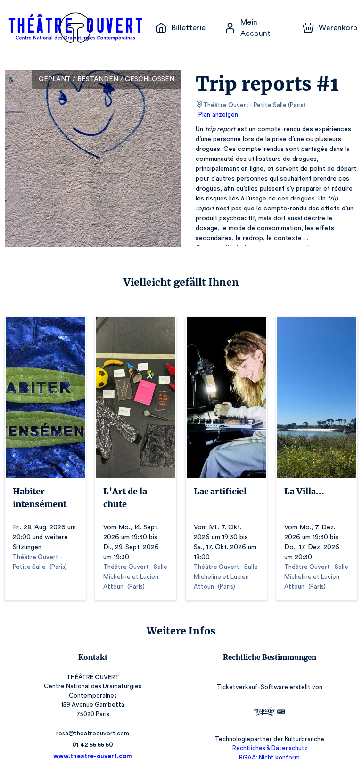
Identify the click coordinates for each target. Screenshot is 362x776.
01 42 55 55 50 (92, 745)
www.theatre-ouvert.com (92, 756)
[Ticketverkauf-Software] (269, 713)
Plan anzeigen (218, 114)
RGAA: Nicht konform (269, 757)
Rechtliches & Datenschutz (269, 748)
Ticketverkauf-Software (252, 687)
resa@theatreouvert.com (92, 733)
